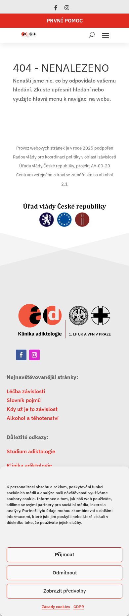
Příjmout (64, 554)
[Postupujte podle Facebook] (21, 355)
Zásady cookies (56, 606)
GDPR (78, 606)
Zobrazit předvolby (64, 591)
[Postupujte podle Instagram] (34, 355)
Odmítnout (65, 572)
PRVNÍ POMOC (65, 20)
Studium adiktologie (31, 451)
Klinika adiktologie (29, 465)
